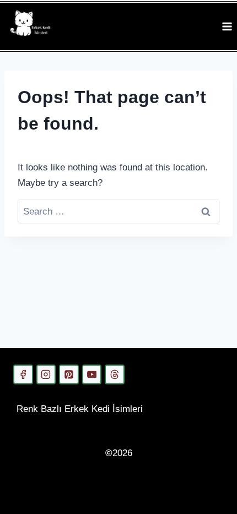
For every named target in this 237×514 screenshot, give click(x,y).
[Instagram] (46, 374)
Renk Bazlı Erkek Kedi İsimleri (80, 409)
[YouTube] (92, 374)
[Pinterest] (69, 374)
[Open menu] (227, 26)
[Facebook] (23, 374)
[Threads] (115, 374)
